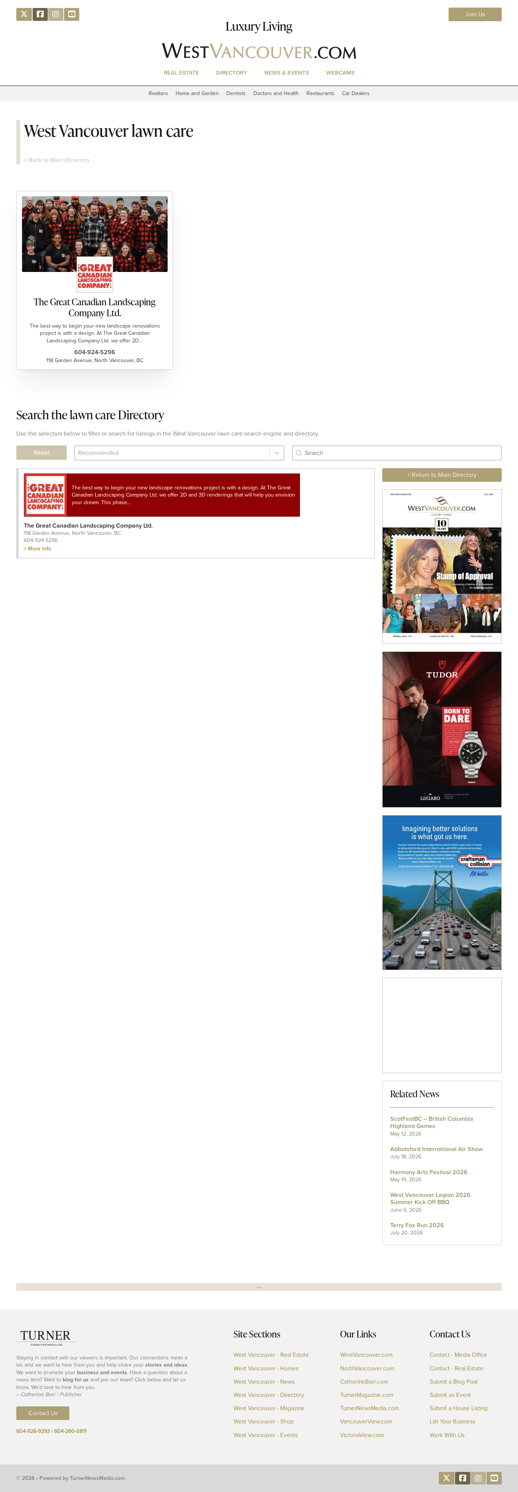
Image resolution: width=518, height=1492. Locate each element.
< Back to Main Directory (57, 160)
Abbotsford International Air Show (436, 1149)
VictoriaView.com (362, 1435)
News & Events (286, 73)
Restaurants (320, 93)
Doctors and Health (276, 93)
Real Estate (181, 73)
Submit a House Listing (459, 1408)
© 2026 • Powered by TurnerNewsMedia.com (70, 1478)
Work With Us (447, 1435)
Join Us (475, 14)
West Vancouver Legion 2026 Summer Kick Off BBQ (430, 1198)
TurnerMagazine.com (366, 1395)
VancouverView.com (366, 1422)
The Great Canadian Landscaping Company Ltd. (94, 307)
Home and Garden (197, 93)
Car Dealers (356, 93)
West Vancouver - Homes (266, 1369)
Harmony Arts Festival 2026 (429, 1172)
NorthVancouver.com (367, 1369)
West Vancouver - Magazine (269, 1408)
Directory (231, 73)
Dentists (236, 93)
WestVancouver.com (366, 1355)
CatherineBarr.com (364, 1382)
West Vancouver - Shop (264, 1422)
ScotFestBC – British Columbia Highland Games (431, 1122)
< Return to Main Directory (442, 474)
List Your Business (452, 1422)
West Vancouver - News (264, 1382)
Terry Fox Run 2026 (417, 1225)
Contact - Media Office (458, 1355)
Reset (41, 453)
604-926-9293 (33, 1431)
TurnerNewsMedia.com (369, 1408)
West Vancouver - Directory (269, 1395)
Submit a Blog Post (454, 1382)
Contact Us (43, 1413)
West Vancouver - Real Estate (271, 1355)
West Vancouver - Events (266, 1435)
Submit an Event (450, 1395)
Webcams (340, 73)
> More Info (37, 549)
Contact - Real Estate (456, 1369)
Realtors (158, 93)
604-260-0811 (70, 1431)
